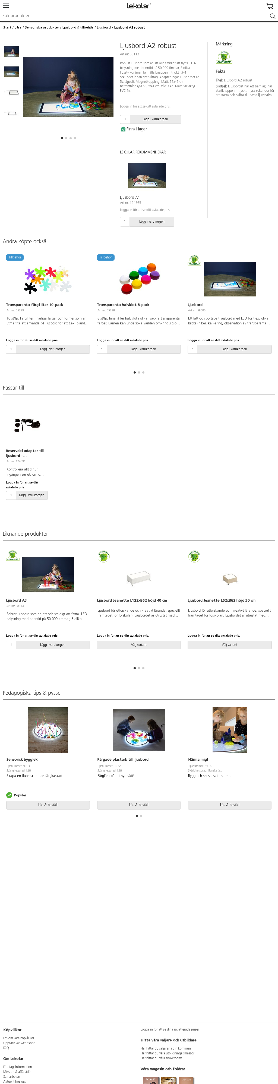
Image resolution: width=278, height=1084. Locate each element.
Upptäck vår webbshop (19, 1043)
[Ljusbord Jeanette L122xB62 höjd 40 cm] (139, 574)
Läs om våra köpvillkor (18, 1038)
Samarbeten (11, 1077)
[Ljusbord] (230, 279)
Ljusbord (104, 27)
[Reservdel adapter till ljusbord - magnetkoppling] (25, 425)
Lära (18, 27)
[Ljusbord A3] (48, 574)
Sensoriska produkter (42, 27)
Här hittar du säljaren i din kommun (166, 1048)
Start (7, 27)
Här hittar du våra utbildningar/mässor (167, 1053)
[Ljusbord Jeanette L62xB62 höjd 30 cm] (230, 574)
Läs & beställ (48, 805)
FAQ (6, 1048)
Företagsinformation (17, 1067)
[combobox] (139, 16)
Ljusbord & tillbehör (77, 27)
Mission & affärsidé (16, 1072)
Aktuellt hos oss (14, 1081)
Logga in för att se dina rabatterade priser (170, 1029)
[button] (62, 138)
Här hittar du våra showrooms (161, 1058)
